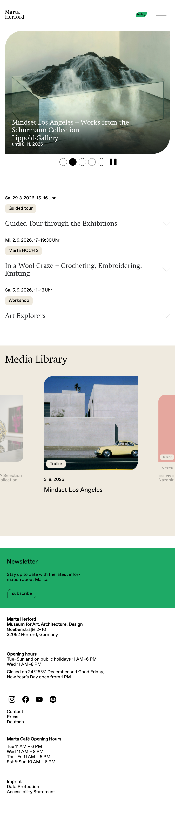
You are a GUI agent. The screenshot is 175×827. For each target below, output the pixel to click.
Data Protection (23, 787)
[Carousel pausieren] (113, 162)
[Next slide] (164, 508)
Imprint (14, 781)
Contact (15, 712)
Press (12, 717)
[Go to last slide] (11, 508)
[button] (63, 162)
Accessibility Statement (31, 792)
